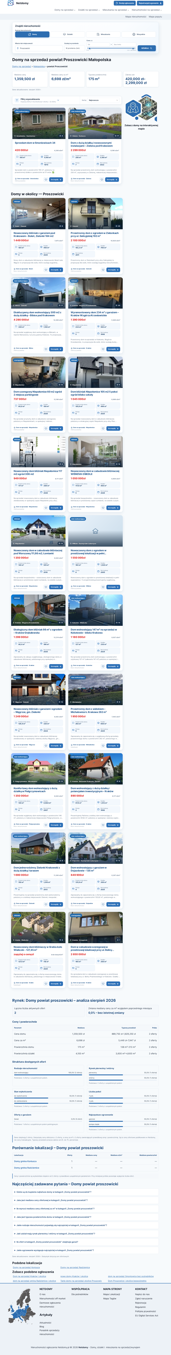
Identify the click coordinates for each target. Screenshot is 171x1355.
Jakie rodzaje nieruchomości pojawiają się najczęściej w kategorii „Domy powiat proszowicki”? (62, 1225)
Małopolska (39, 66)
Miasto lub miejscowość (24, 43)
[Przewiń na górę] (164, 1347)
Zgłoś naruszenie (143, 1298)
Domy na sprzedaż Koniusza (26, 1267)
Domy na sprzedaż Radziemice (75, 1267)
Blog (42, 1326)
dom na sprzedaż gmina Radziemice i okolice (34, 1281)
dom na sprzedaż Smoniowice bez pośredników (131, 1276)
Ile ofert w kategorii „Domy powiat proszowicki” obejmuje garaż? (47, 1242)
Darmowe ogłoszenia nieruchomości (50, 1305)
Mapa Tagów (109, 1298)
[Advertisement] (139, 171)
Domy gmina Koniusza (25, 1161)
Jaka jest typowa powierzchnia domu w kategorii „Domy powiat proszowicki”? (54, 1217)
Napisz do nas (142, 1294)
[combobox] (39, 48)
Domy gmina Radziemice (26, 1168)
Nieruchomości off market (52, 1298)
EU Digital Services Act (146, 1315)
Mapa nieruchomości (135, 16)
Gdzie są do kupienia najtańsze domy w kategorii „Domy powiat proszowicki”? (54, 1192)
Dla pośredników (79, 1294)
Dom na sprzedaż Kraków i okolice (29, 1276)
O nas (42, 1294)
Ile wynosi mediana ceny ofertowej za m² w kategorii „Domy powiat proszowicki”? (56, 1208)
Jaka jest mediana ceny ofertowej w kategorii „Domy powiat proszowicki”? (52, 1200)
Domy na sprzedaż (21, 66)
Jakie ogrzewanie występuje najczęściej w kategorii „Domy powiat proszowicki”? (55, 1250)
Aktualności (45, 1322)
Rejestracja (140, 1303)
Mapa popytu (155, 16)
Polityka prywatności (145, 1311)
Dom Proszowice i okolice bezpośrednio (127, 1281)
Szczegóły (56, 179)
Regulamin (140, 1307)
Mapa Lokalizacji (111, 1294)
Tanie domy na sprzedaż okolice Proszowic (81, 1281)
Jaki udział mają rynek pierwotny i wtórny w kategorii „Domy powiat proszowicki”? (56, 1233)
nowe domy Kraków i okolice (74, 1276)
